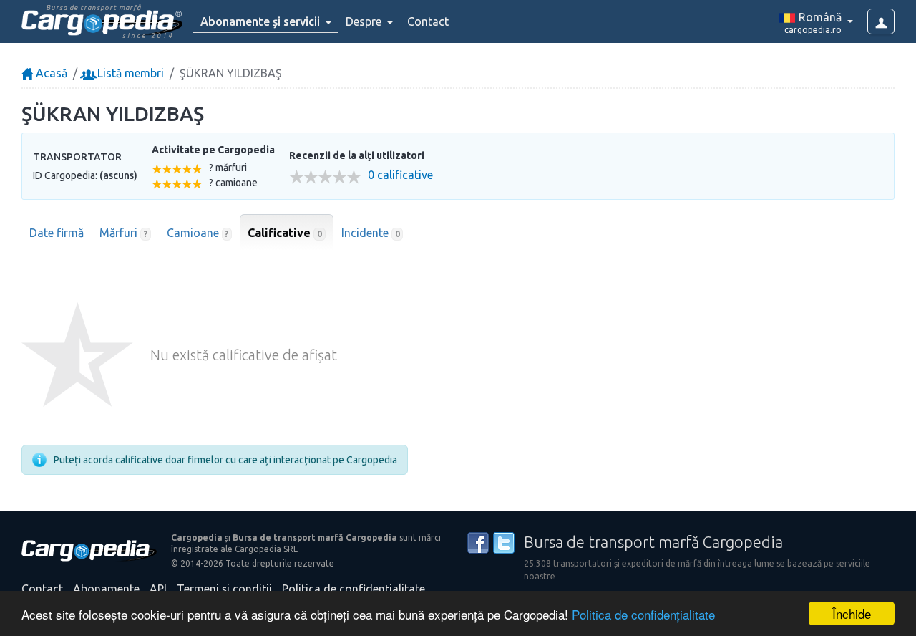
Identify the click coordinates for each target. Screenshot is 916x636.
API (158, 588)
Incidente (370, 232)
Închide (851, 613)
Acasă (50, 73)
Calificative (285, 232)
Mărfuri (123, 232)
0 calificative (400, 175)
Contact (428, 21)
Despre (365, 21)
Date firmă (56, 232)
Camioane (198, 232)
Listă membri (129, 73)
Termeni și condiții (224, 588)
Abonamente (106, 588)
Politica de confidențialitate (643, 614)
